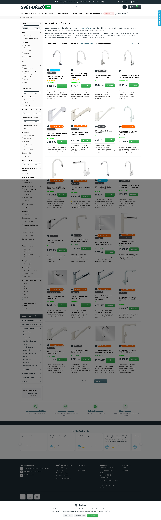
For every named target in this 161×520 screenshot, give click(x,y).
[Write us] (21, 475)
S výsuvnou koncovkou (28, 148)
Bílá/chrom (28, 68)
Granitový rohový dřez (63, 478)
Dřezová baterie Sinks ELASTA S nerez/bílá (55, 77)
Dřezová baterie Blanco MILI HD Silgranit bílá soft (80, 240)
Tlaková (27, 264)
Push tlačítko (29, 221)
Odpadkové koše (76, 13)
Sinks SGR (28, 197)
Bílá (26, 82)
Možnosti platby (105, 477)
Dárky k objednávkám (95, 411)
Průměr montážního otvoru (29, 304)
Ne (25, 228)
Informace (104, 465)
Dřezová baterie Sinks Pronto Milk (55, 241)
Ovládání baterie (28, 239)
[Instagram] (30, 496)
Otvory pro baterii (125, 411)
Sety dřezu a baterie (28, 13)
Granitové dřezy (61, 468)
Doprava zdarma (31, 38)
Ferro (26, 53)
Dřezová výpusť (27, 204)
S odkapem (28, 214)
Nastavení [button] (68, 515)
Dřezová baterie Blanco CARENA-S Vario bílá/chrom (104, 351)
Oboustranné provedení (28, 181)
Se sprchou (28, 141)
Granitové (26, 338)
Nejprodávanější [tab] (87, 43)
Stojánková (29, 144)
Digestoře (25, 369)
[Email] (21, 472)
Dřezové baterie (61, 13)
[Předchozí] (20, 444)
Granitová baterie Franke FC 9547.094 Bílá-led (57, 134)
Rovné (27, 276)
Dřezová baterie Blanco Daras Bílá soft (79, 351)
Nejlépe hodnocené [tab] (103, 43)
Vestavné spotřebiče (92, 13)
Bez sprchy (29, 136)
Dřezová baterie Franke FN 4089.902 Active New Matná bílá (128, 132)
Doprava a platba (106, 470)
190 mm (27, 129)
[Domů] (36, 6)
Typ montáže (27, 153)
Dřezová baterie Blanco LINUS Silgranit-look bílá (103, 243)
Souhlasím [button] (92, 515)
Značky (24, 381)
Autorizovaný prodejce (66, 411)
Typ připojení (27, 261)
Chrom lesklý (29, 100)
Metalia (27, 200)
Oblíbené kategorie (64, 465)
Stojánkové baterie (29, 341)
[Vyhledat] (125, 7)
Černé (25, 344)
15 (25, 286)
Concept (27, 51)
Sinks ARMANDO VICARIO (30, 191)
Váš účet (136, 2)
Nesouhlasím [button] (80, 515)
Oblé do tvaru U (30, 271)
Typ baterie (26, 133)
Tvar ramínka (26, 268)
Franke (27, 56)
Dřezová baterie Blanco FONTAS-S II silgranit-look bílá (128, 299)
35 (25, 308)
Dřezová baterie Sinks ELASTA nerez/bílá (103, 188)
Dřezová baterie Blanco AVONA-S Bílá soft (127, 351)
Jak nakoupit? (123, 2)
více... (23, 61)
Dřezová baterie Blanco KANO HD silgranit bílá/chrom (103, 297)
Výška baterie (27, 160)
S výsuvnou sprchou (32, 257)
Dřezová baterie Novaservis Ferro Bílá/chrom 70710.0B (129, 186)
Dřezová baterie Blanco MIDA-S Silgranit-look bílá (56, 188)
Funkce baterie (27, 246)
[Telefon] (21, 468)
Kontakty (125, 470)
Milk (26, 79)
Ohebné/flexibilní (29, 347)
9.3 (25, 294)
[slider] (23, 26)
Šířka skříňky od (27, 89)
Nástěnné (26, 350)
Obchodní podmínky (107, 468)
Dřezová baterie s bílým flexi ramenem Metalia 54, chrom (80, 75)
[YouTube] (37, 496)
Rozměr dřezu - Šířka (29, 109)
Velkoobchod (122, 13)
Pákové (25, 335)
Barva (24, 65)
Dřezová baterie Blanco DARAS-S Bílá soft (79, 133)
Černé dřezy (60, 470)
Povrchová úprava (28, 97)
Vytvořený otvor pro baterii (29, 169)
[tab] (133, 43)
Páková (27, 138)
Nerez (26, 102)
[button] (139, 7)
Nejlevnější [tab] (63, 43)
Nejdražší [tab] (74, 43)
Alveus (27, 45)
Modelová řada (27, 186)
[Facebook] (22, 496)
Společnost (126, 465)
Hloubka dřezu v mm (29, 126)
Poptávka (81, 470)
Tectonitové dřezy (62, 473)
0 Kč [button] (134, 6)
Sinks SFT (28, 194)
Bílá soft (27, 77)
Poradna (81, 465)
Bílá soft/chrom (30, 71)
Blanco (27, 48)
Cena (24, 23)
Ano (26, 173)
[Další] (140, 444)
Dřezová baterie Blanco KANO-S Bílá (79, 297)
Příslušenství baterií (30, 365)
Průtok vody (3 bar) (29, 280)
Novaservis (28, 59)
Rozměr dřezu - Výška (30, 117)
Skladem (28, 36)
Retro (25, 356)
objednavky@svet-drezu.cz (33, 471)
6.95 (26, 297)
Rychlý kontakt (29, 475)
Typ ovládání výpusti (29, 218)
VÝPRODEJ (109, 13)
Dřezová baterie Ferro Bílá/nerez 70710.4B (103, 76)
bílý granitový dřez (85, 28)
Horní (26, 156)
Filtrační (26, 362)
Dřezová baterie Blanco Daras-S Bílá (55, 353)
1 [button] (83, 381)
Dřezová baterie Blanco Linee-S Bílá (55, 297)
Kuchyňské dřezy (45, 13)
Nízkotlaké (27, 359)
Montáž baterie (27, 232)
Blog (79, 468)
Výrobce (25, 42)
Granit (27, 105)
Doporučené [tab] (51, 43)
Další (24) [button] (99, 381)
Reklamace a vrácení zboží (109, 480)
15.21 (26, 291)
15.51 (26, 289)
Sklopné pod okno (29, 353)
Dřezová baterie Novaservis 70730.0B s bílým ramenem (129, 76)
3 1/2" (26, 207)
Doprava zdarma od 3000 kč (36, 411)
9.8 (25, 283)
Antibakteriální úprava (30, 225)
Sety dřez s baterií (62, 475)
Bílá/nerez (28, 74)
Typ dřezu (25, 211)
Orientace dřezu (28, 177)
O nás (124, 468)
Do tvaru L (28, 273)
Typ (23, 32)
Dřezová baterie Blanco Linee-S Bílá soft (127, 242)
